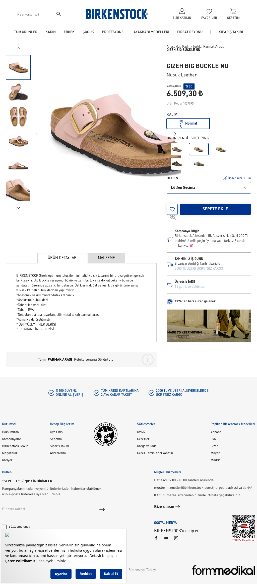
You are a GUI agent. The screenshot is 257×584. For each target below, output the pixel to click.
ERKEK (69, 32)
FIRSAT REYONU (190, 32)
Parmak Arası (213, 46)
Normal (191, 123)
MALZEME (106, 258)
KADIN (50, 32)
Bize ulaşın (164, 507)
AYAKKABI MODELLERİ (151, 32)
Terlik (197, 46)
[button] (18, 67)
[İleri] (18, 208)
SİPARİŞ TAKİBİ (231, 32)
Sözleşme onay (19, 526)
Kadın (186, 46)
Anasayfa (173, 46)
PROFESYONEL (113, 32)
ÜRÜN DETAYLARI (63, 258)
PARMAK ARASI (60, 359)
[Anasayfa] (117, 14)
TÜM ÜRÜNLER (25, 32)
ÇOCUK (88, 32)
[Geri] (18, 48)
